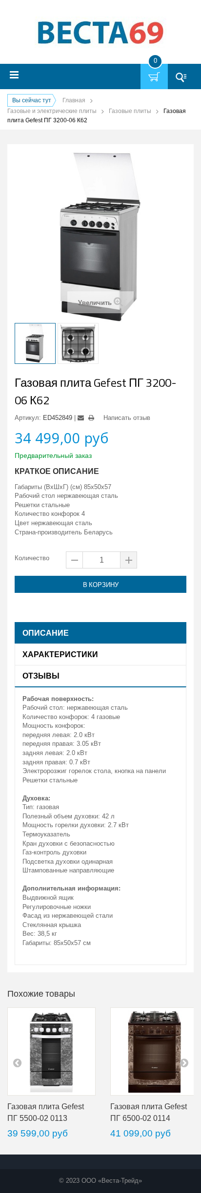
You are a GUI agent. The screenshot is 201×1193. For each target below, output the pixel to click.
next (184, 1062)
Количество (32, 558)
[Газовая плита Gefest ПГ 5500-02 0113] (51, 1051)
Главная (73, 100)
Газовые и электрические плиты (52, 111)
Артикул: (28, 417)
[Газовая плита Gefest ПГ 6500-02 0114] (154, 1051)
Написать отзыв (126, 417)
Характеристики (60, 654)
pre (17, 1062)
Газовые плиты (130, 111)
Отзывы (41, 676)
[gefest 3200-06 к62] (35, 343)
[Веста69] (100, 33)
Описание (45, 633)
